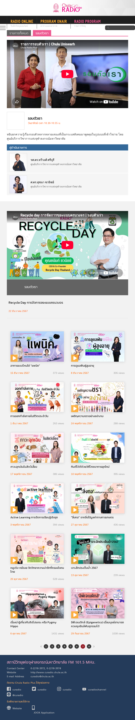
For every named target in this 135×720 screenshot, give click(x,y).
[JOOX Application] (44, 708)
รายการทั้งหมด (18, 33)
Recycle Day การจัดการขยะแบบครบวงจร (36, 302)
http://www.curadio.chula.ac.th (49, 673)
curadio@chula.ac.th (42, 677)
